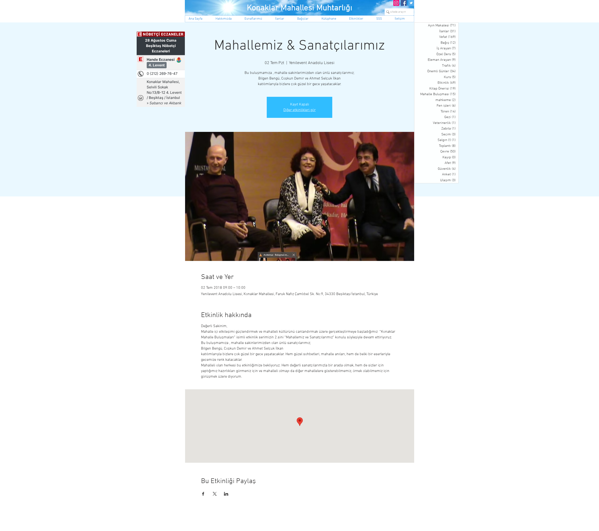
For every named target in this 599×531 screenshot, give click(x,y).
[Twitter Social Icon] (411, 3)
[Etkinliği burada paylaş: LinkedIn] (226, 494)
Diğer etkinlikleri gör (299, 110)
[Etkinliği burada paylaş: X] (214, 494)
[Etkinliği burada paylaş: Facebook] (203, 494)
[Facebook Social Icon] (404, 3)
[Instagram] (396, 3)
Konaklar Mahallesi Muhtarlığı (299, 8)
